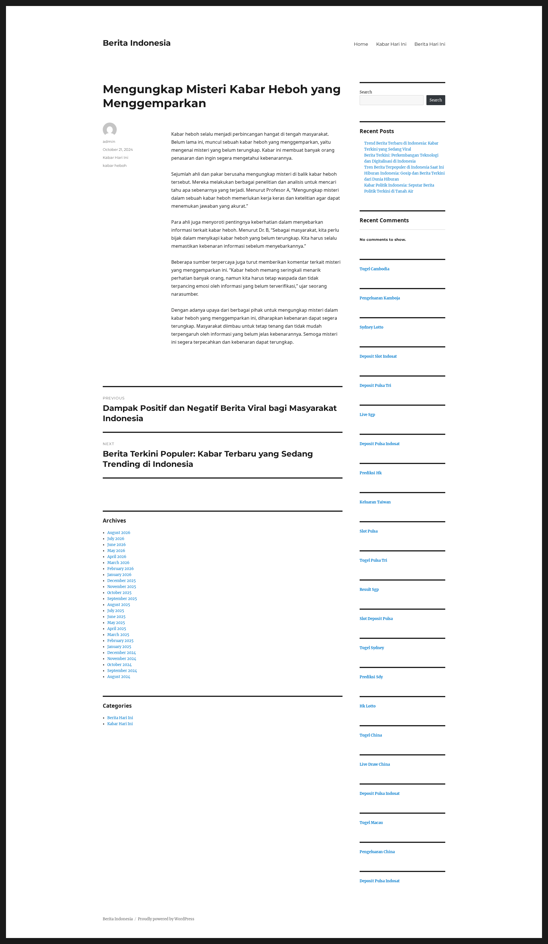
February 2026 (120, 568)
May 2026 (116, 550)
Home (361, 44)
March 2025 (118, 634)
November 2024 (121, 658)
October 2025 (119, 592)
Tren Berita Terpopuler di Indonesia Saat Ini (404, 167)
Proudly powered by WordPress (166, 919)
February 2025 (120, 640)
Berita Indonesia (137, 43)
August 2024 (118, 676)
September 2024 (122, 670)
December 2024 (121, 652)
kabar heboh (115, 165)
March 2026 (118, 562)
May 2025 (116, 622)
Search (366, 92)
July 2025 (115, 610)
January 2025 (119, 646)
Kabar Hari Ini (391, 44)
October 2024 (119, 664)
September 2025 (122, 598)
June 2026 (116, 544)
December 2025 (121, 580)
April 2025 (116, 628)
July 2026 (115, 538)
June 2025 (116, 616)
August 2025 (118, 604)
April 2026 (116, 556)
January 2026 (119, 574)
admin (109, 141)
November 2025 (121, 586)
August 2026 (118, 532)
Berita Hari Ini (429, 44)
